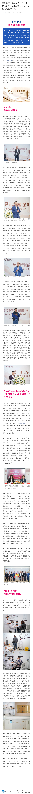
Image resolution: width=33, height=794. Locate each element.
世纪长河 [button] (4, 12)
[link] (8, 791)
